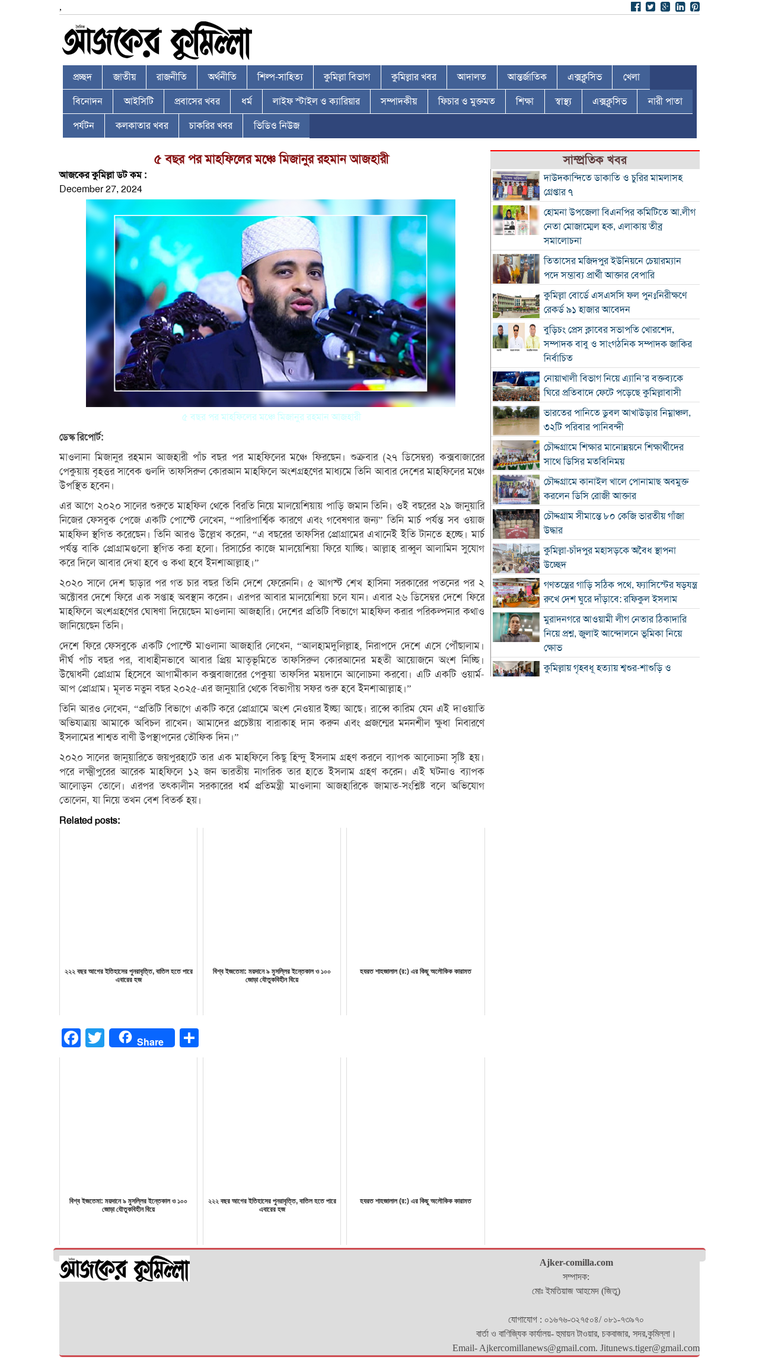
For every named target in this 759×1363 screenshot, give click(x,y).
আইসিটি (139, 101)
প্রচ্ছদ (82, 77)
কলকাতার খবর (142, 126)
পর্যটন (83, 126)
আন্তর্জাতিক (527, 77)
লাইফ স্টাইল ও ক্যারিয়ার (316, 101)
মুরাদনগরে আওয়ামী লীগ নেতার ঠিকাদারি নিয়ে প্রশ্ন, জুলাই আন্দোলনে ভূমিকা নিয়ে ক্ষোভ (615, 634)
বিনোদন (88, 101)
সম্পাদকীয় (399, 101)
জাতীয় (124, 77)
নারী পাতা (665, 101)
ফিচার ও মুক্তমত (466, 101)
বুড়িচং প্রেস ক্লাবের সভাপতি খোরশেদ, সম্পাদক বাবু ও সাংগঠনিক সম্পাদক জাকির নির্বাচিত (618, 344)
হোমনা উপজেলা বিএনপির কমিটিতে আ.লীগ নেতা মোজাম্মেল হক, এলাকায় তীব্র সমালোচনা (620, 226)
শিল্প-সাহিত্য (280, 77)
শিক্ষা (525, 101)
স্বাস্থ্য (563, 101)
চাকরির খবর (210, 126)
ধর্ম (246, 101)
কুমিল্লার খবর (413, 77)
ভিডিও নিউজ (276, 126)
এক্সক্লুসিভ (584, 77)
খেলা (631, 77)
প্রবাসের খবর (197, 101)
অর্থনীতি (222, 77)
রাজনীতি (172, 77)
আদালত (471, 77)
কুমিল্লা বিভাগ (347, 77)
